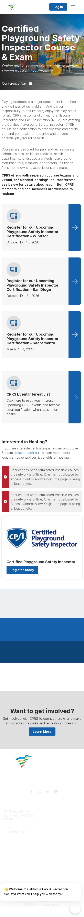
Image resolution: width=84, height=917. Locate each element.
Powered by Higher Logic (42, 912)
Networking (11, 864)
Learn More (42, 731)
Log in (58, 7)
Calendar (9, 876)
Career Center (13, 852)
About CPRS (11, 844)
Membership (11, 868)
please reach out (27, 453)
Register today (22, 570)
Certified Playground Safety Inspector (41, 562)
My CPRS (9, 872)
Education (10, 848)
